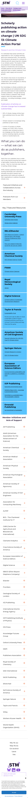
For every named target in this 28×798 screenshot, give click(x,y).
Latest (14, 751)
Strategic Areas (17, 8)
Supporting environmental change (13, 386)
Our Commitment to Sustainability (13, 410)
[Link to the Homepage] (6, 3)
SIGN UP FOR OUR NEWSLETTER (9, 775)
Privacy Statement (18, 796)
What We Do (9, 8)
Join (14, 754)
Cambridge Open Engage (11, 219)
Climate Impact (17, 9)
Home (2, 8)
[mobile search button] (17, 3)
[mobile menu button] (23, 3)
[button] (25, 778)
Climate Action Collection (11, 223)
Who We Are (14, 743)
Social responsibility (6, 9)
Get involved (14, 749)
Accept (14, 792)
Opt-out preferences (9, 796)
